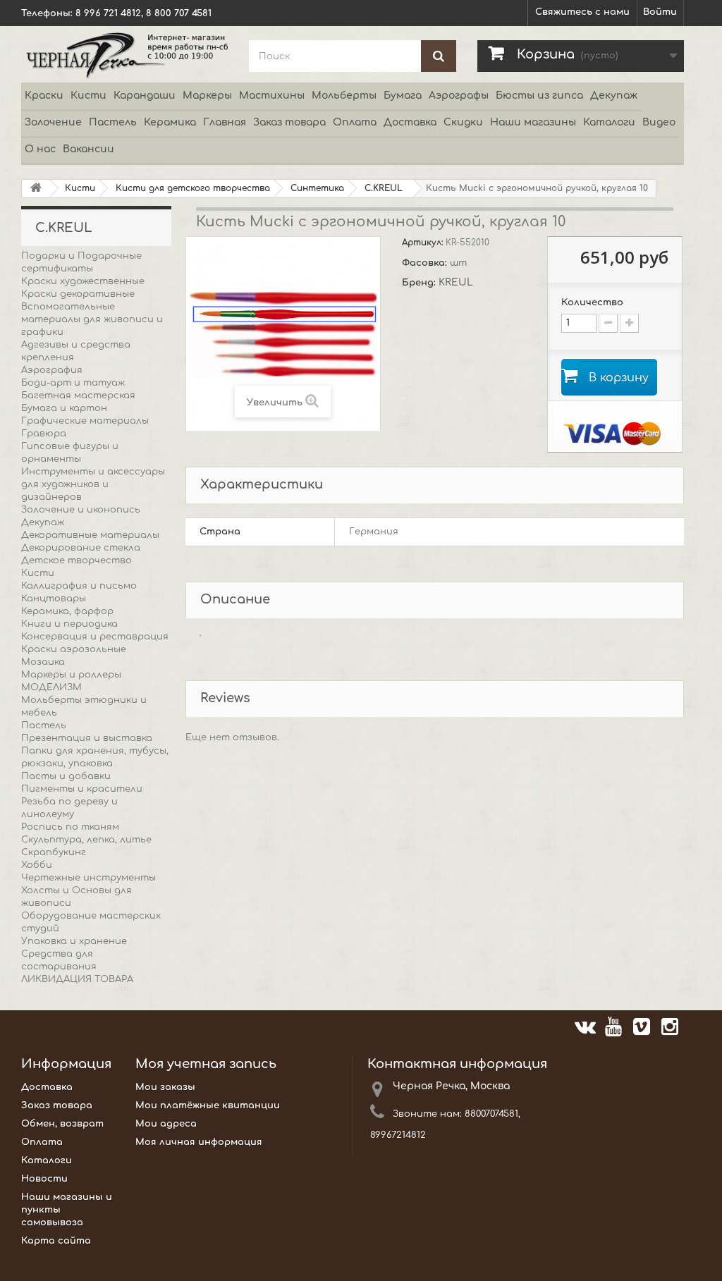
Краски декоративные (78, 294)
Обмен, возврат (62, 1124)
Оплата (355, 122)
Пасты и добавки (66, 776)
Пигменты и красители (81, 789)
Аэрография (51, 370)
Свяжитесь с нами (582, 12)
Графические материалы (85, 421)
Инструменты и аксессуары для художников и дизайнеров (93, 484)
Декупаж (613, 95)
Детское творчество (76, 560)
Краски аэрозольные (73, 649)
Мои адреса (166, 1124)
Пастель (113, 122)
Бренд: (420, 283)
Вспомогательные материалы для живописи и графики (92, 319)
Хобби (36, 865)
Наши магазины (533, 122)
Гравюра (43, 434)
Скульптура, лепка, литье (86, 840)
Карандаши (145, 95)
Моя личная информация (198, 1142)
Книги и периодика (69, 624)
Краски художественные (83, 281)
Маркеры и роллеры (71, 675)
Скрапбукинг (53, 852)
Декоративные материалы (90, 535)
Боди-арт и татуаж (73, 383)
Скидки (463, 122)
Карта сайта (56, 1241)
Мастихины (272, 95)
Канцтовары (53, 598)
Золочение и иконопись (80, 510)
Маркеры (207, 95)
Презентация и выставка (86, 738)
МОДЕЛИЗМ (51, 687)
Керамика (170, 122)
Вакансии (88, 149)
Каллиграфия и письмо (79, 586)
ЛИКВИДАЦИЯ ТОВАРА (77, 979)
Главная (224, 122)
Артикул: (424, 242)
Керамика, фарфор (67, 611)
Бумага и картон (64, 408)
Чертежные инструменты (88, 878)
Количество (592, 302)
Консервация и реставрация (95, 637)
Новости (44, 1179)
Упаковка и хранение (74, 941)
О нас (40, 149)
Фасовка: (426, 263)
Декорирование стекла (80, 548)
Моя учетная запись (205, 1064)
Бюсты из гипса (539, 95)
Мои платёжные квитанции (207, 1105)
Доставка (410, 122)
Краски (44, 95)
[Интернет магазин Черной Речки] (124, 54)
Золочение (53, 122)
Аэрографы (459, 95)
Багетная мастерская (78, 395)
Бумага (403, 95)
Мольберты (344, 95)
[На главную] (36, 188)
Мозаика (43, 662)
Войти (660, 12)
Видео (658, 122)
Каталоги (609, 122)
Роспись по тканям (70, 827)
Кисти (88, 95)
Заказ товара (289, 122)
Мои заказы (165, 1087)
